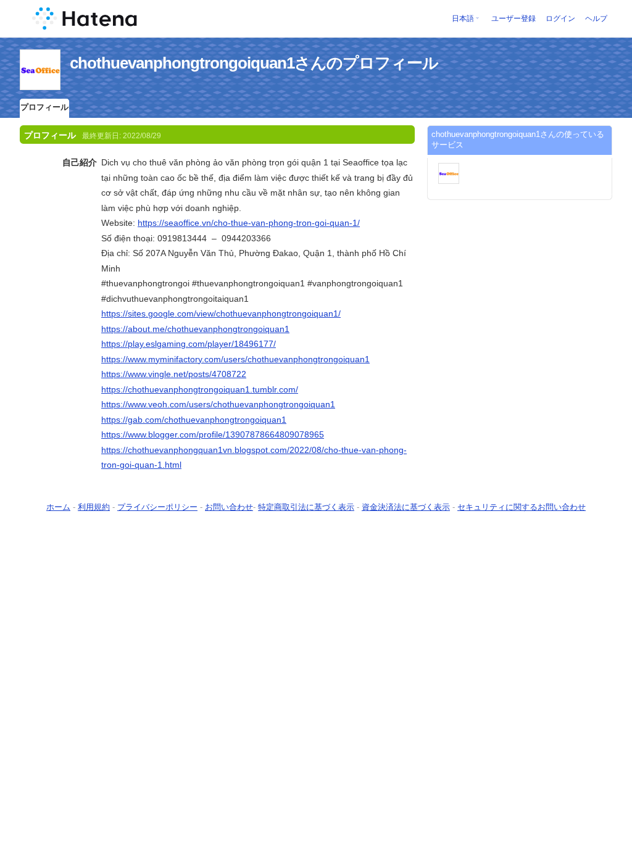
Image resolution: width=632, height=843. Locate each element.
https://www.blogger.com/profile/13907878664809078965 (212, 434)
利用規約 (94, 507)
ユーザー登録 (513, 18)
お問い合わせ (229, 507)
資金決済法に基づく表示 (406, 507)
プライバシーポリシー (157, 507)
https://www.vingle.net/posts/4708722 (173, 374)
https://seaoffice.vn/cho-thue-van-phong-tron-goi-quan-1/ (249, 223)
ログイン (560, 18)
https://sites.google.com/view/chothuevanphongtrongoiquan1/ (221, 313)
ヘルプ (596, 18)
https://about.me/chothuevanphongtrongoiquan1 (195, 329)
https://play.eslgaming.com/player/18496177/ (188, 344)
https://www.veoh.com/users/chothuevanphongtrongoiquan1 (218, 404)
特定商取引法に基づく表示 (306, 507)
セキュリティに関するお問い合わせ (521, 507)
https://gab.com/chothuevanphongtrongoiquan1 (193, 420)
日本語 (463, 18)
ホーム (58, 507)
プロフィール (44, 107)
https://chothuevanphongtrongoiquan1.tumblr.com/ (199, 389)
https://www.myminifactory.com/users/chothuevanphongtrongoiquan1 (235, 359)
